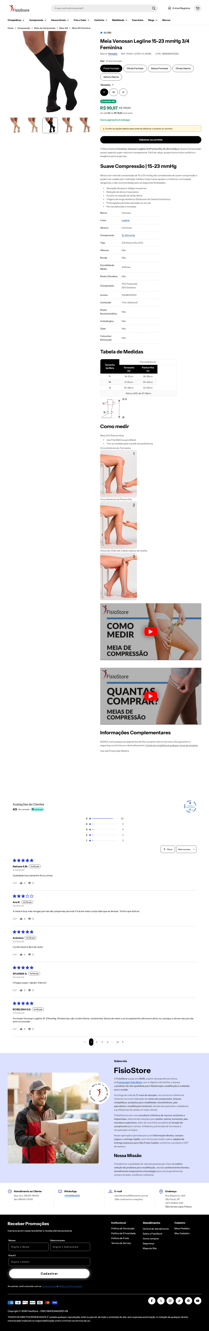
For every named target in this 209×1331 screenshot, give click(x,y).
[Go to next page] (123, 1042)
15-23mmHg (128, 235)
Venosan (112, 53)
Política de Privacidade (70, 1286)
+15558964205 (72, 1195)
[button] (102, 32)
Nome (12, 1240)
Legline (126, 220)
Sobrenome (57, 1240)
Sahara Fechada (159, 68)
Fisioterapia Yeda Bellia (129, 1082)
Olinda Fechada (135, 68)
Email (12, 1255)
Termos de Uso (49, 1286)
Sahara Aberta (111, 76)
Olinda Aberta (183, 68)
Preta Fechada (111, 68)
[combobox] (104, 8)
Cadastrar (49, 1273)
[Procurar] (154, 8)
